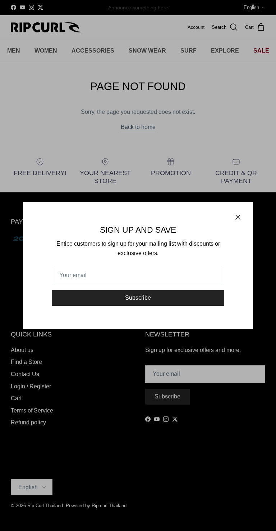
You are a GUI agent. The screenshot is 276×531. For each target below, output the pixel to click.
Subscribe (138, 298)
